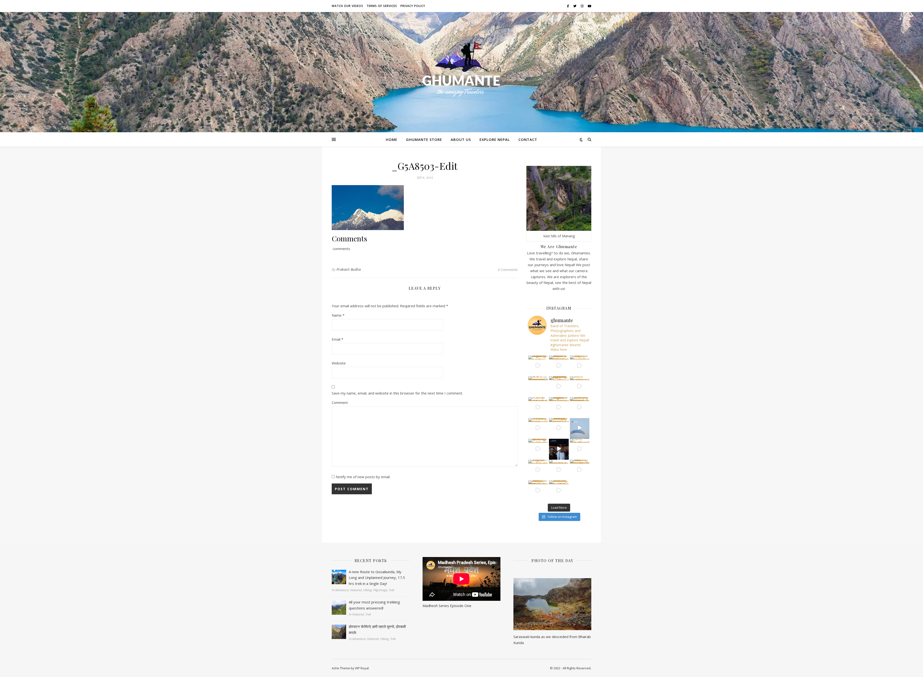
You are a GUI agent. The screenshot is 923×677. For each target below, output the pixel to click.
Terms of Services (382, 6)
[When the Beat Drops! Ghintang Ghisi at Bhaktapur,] (538, 428)
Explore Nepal (495, 139)
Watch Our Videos (347, 6)
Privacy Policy (412, 6)
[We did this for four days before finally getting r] (580, 428)
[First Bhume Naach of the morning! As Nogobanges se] (580, 469)
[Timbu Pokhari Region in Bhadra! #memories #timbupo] (538, 469)
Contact (527, 139)
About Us (461, 139)
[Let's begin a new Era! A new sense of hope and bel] (538, 365)
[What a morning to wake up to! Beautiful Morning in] (538, 448)
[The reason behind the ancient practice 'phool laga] (559, 386)
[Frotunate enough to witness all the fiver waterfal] (559, 469)
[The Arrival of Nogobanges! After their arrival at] (538, 386)
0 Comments (508, 269)
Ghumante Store (424, 139)
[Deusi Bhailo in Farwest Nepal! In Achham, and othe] (559, 365)
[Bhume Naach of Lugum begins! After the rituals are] (559, 407)
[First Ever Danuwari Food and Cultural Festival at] (559, 448)
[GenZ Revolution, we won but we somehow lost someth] (580, 448)
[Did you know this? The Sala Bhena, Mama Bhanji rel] (538, 490)
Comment (340, 402)
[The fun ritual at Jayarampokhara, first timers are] (538, 407)
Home (391, 139)
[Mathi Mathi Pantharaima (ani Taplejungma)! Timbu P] (580, 386)
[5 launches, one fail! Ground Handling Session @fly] (559, 490)
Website (339, 363)
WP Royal (362, 668)
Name (338, 315)
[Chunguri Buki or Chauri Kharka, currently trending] (559, 428)
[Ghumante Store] (461, 69)
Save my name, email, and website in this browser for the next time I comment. (397, 393)
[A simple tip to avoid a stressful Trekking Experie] (580, 407)
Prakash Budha (349, 269)
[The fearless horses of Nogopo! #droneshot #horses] (580, 365)
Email (337, 339)
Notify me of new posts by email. (363, 476)
